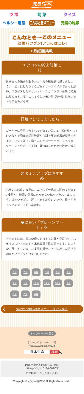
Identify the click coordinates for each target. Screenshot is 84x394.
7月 (25, 272)
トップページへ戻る (42, 333)
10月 (58, 283)
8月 (15, 272)
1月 (25, 283)
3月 (69, 272)
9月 (69, 283)
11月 (47, 283)
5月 (47, 272)
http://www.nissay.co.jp (42, 345)
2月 (15, 283)
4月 (58, 272)
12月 (36, 283)
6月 (36, 272)
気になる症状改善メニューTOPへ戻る (42, 309)
